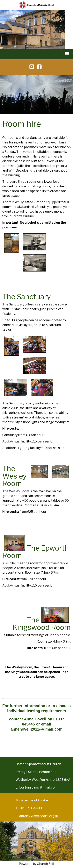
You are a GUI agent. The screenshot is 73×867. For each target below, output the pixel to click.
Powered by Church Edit (36, 864)
